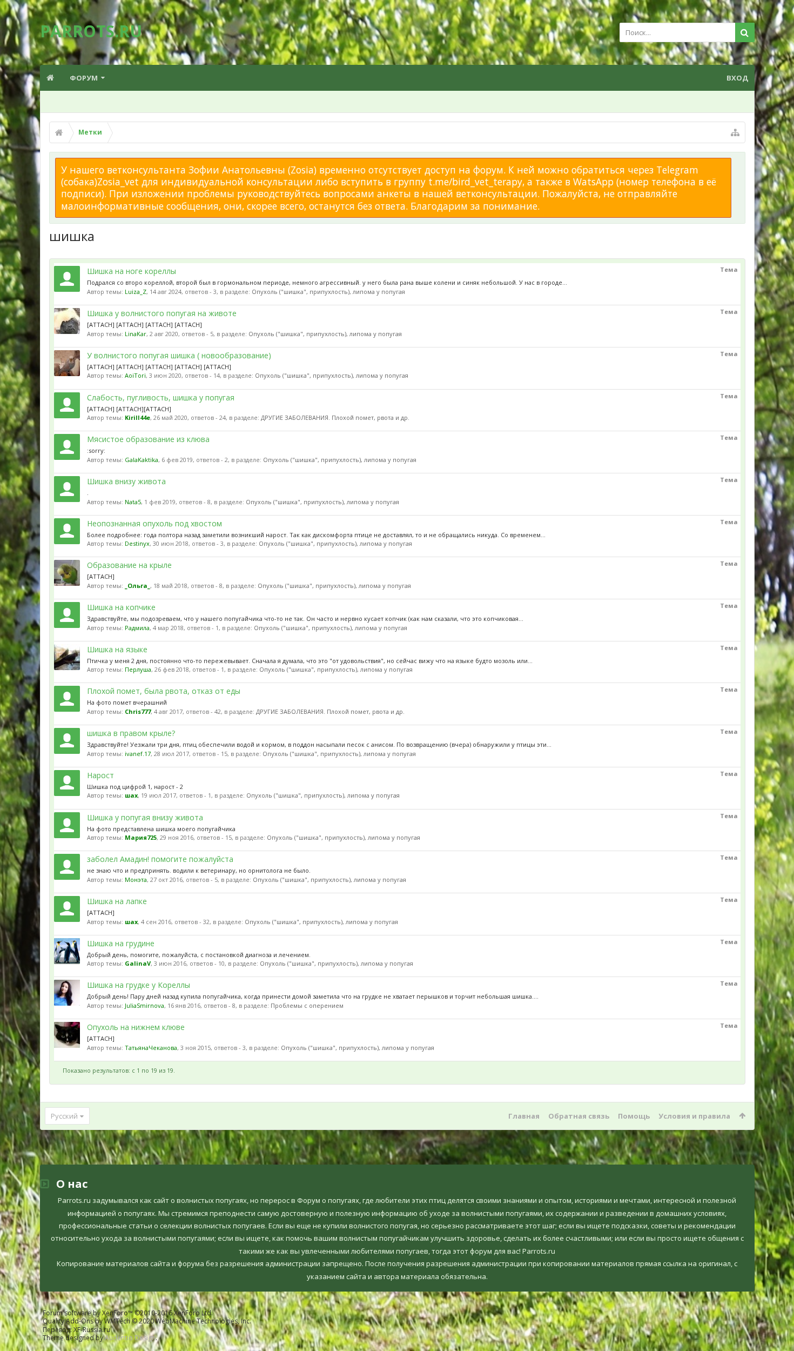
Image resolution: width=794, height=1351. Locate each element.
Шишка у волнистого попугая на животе (162, 313)
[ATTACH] (101, 576)
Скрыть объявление (738, 163)
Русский (64, 1116)
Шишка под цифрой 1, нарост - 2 (135, 786)
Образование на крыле (129, 565)
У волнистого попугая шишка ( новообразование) (179, 355)
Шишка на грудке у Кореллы (138, 985)
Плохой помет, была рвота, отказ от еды (163, 691)
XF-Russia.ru (91, 1329)
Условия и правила (694, 1116)
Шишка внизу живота (126, 481)
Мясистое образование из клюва (148, 439)
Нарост (100, 775)
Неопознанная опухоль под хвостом (154, 523)
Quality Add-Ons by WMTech (147, 1321)
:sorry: (96, 450)
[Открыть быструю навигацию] (735, 132)
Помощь (634, 1116)
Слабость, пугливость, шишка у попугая (160, 397)
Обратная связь (578, 1116)
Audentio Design (130, 1337)
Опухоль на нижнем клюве (136, 1027)
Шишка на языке (117, 649)
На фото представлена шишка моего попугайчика (161, 829)
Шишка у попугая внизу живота (145, 817)
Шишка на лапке (117, 901)
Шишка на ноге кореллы (131, 271)
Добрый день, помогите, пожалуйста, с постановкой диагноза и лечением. (199, 955)
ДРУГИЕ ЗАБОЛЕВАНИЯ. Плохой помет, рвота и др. (335, 417)
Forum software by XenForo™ (128, 1312)
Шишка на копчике (121, 607)
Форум (84, 78)
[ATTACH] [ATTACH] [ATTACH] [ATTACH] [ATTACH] (159, 367)
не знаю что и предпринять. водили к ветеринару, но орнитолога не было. (199, 870)
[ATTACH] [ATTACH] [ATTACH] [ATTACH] (144, 324)
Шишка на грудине (120, 943)
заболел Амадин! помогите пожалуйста (160, 859)
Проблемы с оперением (307, 1005)
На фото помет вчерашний (127, 702)
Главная (524, 1116)
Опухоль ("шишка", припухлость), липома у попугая (328, 291)
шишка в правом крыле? (131, 733)
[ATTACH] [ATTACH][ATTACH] (129, 409)
